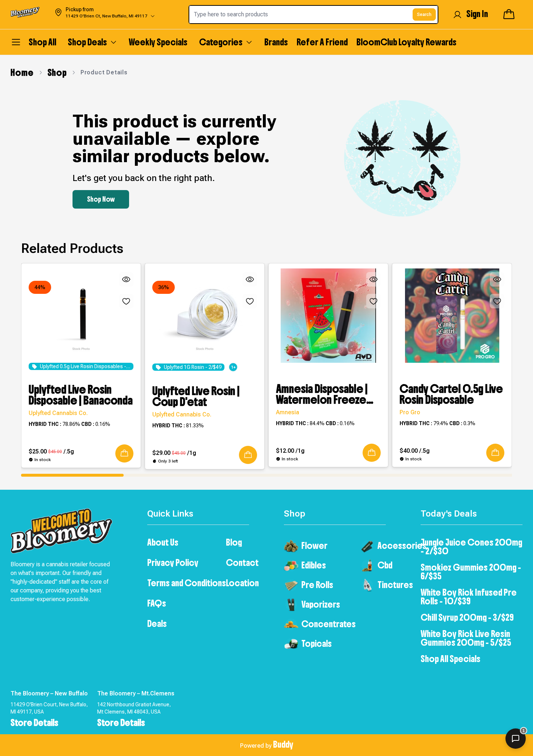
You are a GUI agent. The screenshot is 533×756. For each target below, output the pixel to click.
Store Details (34, 722)
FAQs (156, 603)
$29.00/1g (174, 452)
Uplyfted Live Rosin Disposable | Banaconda (81, 395)
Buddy (283, 744)
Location (242, 583)
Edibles (313, 565)
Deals (157, 623)
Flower (314, 545)
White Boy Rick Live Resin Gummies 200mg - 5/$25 (466, 638)
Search (424, 14)
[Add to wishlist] (126, 301)
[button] (124, 453)
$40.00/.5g (415, 450)
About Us (162, 542)
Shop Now (101, 199)
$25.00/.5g (51, 451)
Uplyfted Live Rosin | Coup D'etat (196, 396)
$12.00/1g (290, 450)
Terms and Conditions (186, 583)
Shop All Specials (450, 658)
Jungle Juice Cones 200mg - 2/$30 (471, 546)
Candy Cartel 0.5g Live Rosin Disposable (451, 394)
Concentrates (328, 624)
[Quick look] (126, 279)
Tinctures (395, 584)
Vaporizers (320, 604)
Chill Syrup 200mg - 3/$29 (467, 617)
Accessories (401, 545)
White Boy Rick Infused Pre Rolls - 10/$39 (469, 596)
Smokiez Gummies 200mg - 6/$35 (471, 571)
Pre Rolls (317, 584)
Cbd (384, 565)
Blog (234, 542)
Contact (242, 562)
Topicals (316, 643)
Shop (57, 72)
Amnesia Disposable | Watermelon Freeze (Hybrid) (322, 394)
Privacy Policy (172, 562)
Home (22, 72)
